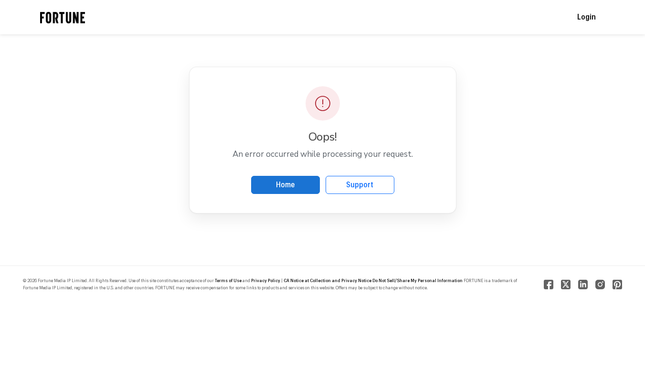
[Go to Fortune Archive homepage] (62, 17)
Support (359, 185)
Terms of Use (228, 280)
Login (586, 17)
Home (285, 185)
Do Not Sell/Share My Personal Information (417, 280)
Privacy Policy (265, 280)
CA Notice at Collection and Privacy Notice (327, 280)
